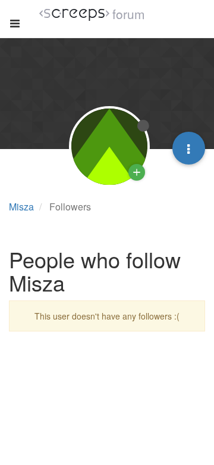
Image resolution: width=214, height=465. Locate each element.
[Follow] (136, 172)
